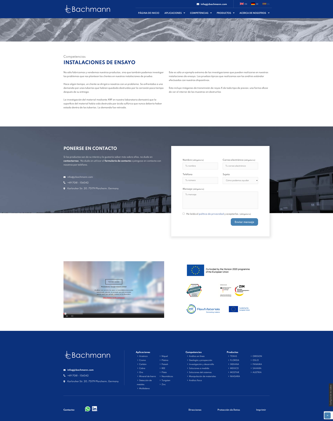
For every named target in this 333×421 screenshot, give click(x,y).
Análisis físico (195, 380)
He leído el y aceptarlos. (218, 214)
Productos (224, 13)
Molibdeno (144, 389)
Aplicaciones (173, 13)
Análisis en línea (196, 356)
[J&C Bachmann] (87, 9)
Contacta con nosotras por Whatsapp (88, 409)
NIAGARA (235, 376)
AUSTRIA (257, 372)
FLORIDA (234, 360)
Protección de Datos (228, 410)
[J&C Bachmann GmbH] (87, 358)
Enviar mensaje (244, 222)
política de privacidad (211, 214)
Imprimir (261, 410)
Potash (165, 364)
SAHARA (257, 368)
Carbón (142, 364)
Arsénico (143, 356)
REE (163, 368)
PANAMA (257, 364)
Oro (141, 372)
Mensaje (193, 189)
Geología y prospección (200, 360)
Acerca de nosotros (252, 13)
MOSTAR (234, 372)
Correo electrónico (239, 160)
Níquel (165, 356)
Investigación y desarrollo (201, 364)
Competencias (199, 13)
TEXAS (233, 356)
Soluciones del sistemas (200, 372)
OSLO (256, 360)
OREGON (257, 356)
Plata (164, 372)
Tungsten (166, 380)
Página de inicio (148, 13)
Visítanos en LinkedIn (95, 409)
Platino (165, 360)
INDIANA (234, 364)
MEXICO (234, 368)
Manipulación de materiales (202, 376)
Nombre (193, 160)
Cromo (142, 360)
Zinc (164, 385)
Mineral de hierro (147, 376)
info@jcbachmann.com (80, 177)
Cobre (142, 368)
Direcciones (194, 410)
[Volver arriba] (327, 415)
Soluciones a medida (199, 368)
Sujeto (226, 174)
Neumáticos (167, 376)
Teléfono (187, 174)
